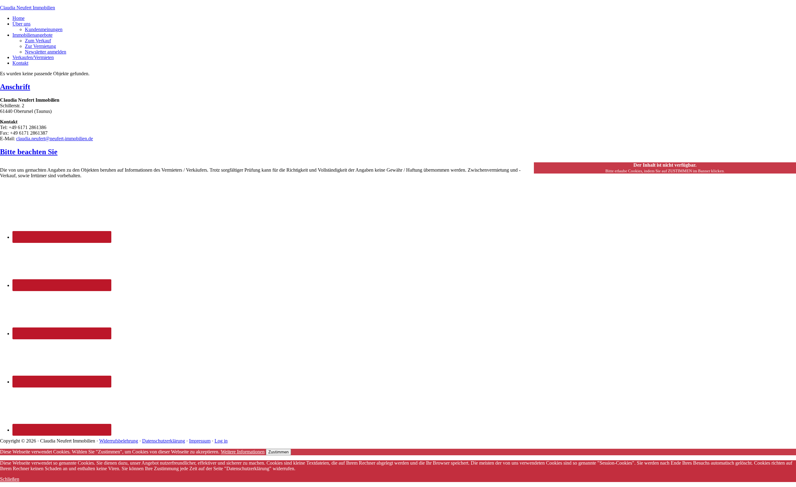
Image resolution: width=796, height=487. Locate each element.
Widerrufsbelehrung (118, 440)
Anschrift (15, 87)
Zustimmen (278, 452)
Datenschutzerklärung (163, 440)
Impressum (200, 440)
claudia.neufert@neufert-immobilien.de (54, 138)
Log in (221, 440)
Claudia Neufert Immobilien (27, 7)
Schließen (9, 479)
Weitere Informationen (243, 451)
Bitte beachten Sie (29, 152)
